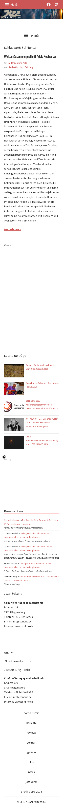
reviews (31, 733)
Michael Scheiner (11, 520)
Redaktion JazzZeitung (21, 67)
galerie (31, 752)
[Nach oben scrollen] (57, 805)
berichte (31, 723)
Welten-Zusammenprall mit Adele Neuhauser (30, 57)
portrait (31, 742)
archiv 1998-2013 (31, 792)
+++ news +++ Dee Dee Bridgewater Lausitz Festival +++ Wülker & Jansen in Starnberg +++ (41, 422)
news (31, 772)
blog (31, 762)
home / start (31, 713)
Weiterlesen (11, 229)
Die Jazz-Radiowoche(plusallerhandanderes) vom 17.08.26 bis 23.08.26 (42, 440)
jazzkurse (31, 782)
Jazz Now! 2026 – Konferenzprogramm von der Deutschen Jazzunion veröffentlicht (42, 404)
